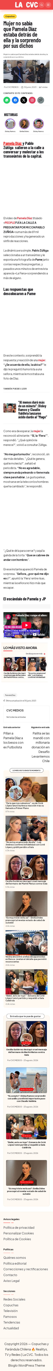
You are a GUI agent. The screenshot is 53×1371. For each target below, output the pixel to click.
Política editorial (14, 1263)
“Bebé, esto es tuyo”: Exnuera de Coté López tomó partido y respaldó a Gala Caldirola (26, 1145)
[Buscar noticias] (41, 5)
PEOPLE (10, 222)
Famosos (10, 1317)
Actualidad (11, 1328)
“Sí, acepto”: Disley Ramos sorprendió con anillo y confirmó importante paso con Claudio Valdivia (26, 1098)
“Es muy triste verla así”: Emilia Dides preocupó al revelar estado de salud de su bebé (26, 1191)
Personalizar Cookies (18, 1233)
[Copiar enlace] (40, 100)
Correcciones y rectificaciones (25, 1269)
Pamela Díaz (12, 143)
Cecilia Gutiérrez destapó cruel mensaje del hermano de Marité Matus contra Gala (15, 676)
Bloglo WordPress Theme (26, 1365)
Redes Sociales (26, 1089)
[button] (16, 717)
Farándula (26, 1043)
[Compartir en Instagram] (32, 100)
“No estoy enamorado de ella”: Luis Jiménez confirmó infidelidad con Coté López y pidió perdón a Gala (38, 677)
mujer (41, 360)
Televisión (10, 1311)
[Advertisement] (26, 187)
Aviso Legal (11, 1281)
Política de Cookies (17, 1239)
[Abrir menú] (48, 5)
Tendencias (11, 1322)
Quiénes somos (14, 1257)
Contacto (10, 1275)
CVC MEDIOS (15, 710)
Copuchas (10, 16)
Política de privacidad (18, 1227)
